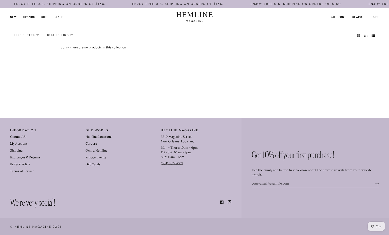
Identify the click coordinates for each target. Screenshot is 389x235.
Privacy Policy (20, 164)
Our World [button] (96, 130)
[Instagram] (229, 202)
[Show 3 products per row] (365, 35)
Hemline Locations (98, 137)
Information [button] (23, 130)
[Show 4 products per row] (374, 35)
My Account (18, 143)
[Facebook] (222, 202)
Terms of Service (22, 171)
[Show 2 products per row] (358, 35)
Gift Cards (92, 164)
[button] (29, 17)
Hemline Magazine (33, 227)
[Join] (373, 183)
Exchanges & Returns (25, 157)
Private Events (95, 157)
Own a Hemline (96, 150)
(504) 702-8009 (172, 163)
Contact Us (18, 137)
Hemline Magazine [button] (179, 130)
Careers (91, 143)
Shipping (16, 150)
